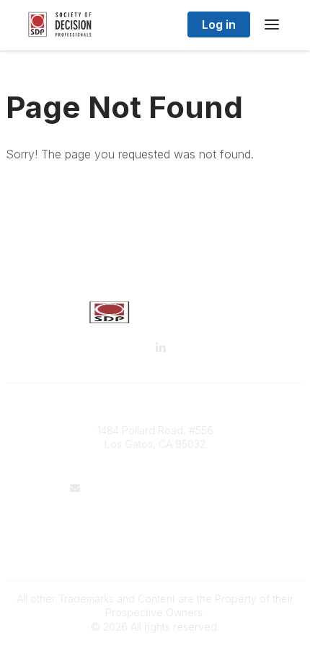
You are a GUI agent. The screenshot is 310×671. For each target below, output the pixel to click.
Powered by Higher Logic (155, 652)
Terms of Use (155, 531)
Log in (219, 24)
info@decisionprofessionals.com (164, 488)
